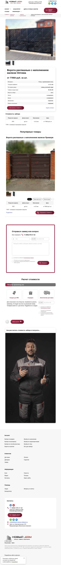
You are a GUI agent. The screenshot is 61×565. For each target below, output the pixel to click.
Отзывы (7, 11)
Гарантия (26, 459)
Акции (6, 488)
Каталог (7, 9)
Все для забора (28, 446)
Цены (29, 199)
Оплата (26, 457)
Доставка (7, 457)
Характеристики (37, 199)
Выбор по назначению (30, 439)
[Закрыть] (24, 558)
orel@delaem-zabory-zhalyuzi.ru (19, 522)
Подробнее (14, 562)
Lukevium (17, 555)
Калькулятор (16, 9)
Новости (26, 473)
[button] (6, 131)
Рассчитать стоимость (15, 107)
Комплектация (47, 199)
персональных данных (29, 257)
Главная (7, 14)
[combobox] (33, 238)
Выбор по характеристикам (31, 441)
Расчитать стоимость (46, 212)
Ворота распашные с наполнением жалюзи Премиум (29, 137)
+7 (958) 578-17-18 (52, 1)
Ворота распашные (23, 15)
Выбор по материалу (10, 441)
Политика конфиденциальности (13, 557)
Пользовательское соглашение (13, 559)
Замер (6, 462)
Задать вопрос (50, 107)
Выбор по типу (28, 444)
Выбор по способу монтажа (12, 444)
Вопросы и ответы (29, 488)
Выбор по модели (9, 439)
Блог (6, 473)
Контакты (7, 478)
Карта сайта (27, 478)
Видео (6, 475)
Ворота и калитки (12, 15)
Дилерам (7, 459)
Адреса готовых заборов (31, 9)
